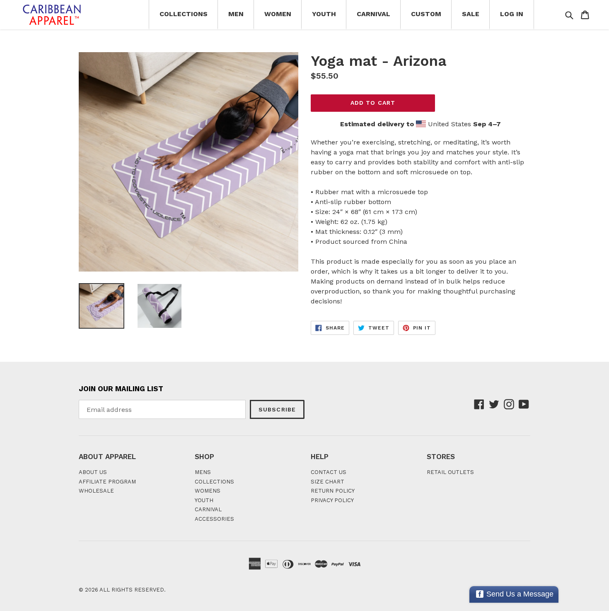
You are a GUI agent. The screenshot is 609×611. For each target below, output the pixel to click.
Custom (426, 14)
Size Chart (327, 482)
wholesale (96, 491)
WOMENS (207, 491)
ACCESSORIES (214, 519)
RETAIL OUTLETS (450, 472)
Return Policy (333, 491)
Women (277, 14)
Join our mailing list (121, 389)
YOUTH (204, 500)
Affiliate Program (107, 482)
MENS (203, 472)
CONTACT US (328, 472)
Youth (324, 14)
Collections (184, 14)
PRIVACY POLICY (332, 500)
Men (236, 14)
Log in (511, 14)
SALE (470, 14)
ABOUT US (93, 472)
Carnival (373, 14)
